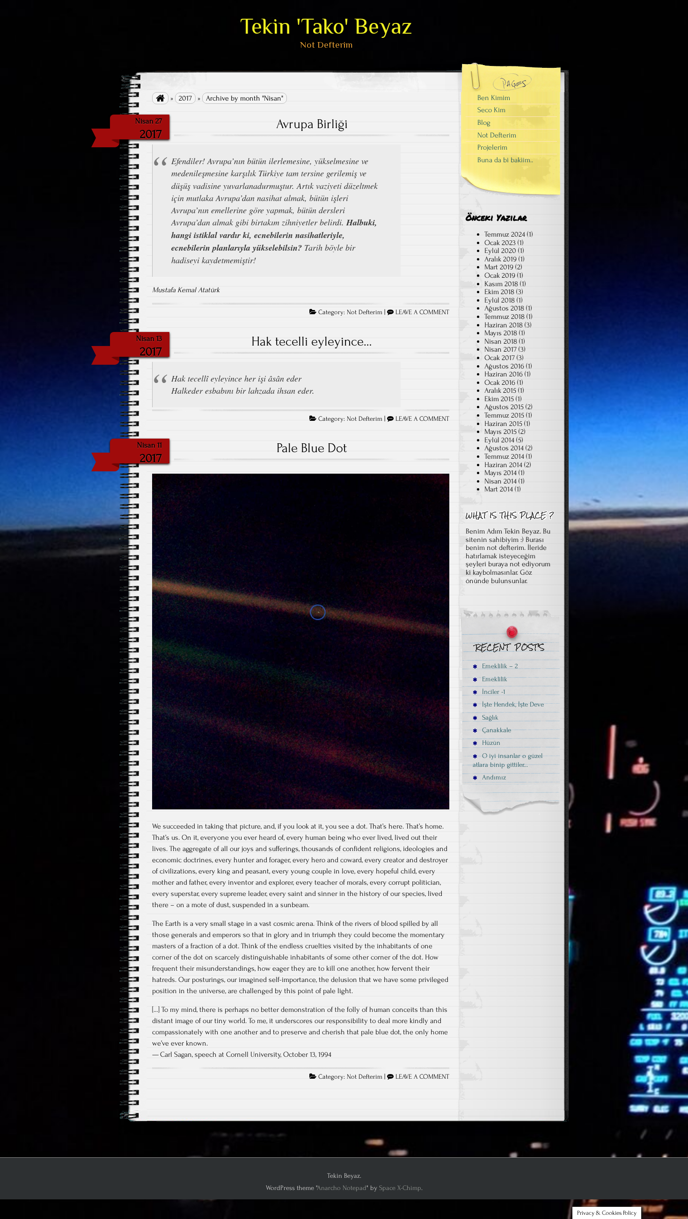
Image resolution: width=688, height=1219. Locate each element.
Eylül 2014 (499, 440)
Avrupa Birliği (312, 123)
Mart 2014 (498, 489)
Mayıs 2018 (500, 333)
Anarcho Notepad (341, 1188)
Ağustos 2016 (504, 366)
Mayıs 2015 (500, 431)
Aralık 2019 (500, 259)
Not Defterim (364, 312)
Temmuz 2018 (504, 316)
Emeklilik (493, 679)
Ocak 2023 (500, 242)
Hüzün (490, 743)
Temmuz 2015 (504, 415)
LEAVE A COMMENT (422, 312)
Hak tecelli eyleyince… (311, 341)
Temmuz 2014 (504, 456)
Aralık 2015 (500, 390)
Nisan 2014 (500, 481)
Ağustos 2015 (504, 407)
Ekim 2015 (499, 399)
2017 (185, 98)
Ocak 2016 (499, 382)
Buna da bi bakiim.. (505, 160)
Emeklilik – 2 (499, 666)
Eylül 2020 (500, 250)
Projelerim (492, 147)
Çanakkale (495, 730)
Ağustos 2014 (504, 448)
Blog (483, 122)
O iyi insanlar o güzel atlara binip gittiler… (507, 760)
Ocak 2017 (499, 357)
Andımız (493, 777)
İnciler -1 (492, 692)
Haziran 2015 (503, 423)
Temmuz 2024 (504, 234)
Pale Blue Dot (312, 447)
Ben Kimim (493, 98)
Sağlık (489, 717)
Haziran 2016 (503, 374)
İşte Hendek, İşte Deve (512, 704)
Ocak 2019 (499, 275)
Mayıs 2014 (500, 473)
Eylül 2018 (499, 300)
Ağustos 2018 (504, 308)
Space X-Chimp (400, 1188)
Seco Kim (491, 110)
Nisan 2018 (500, 341)
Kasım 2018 (501, 284)
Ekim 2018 (499, 292)
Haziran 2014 (503, 465)
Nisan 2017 (500, 349)
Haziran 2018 (503, 325)
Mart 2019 (498, 267)
